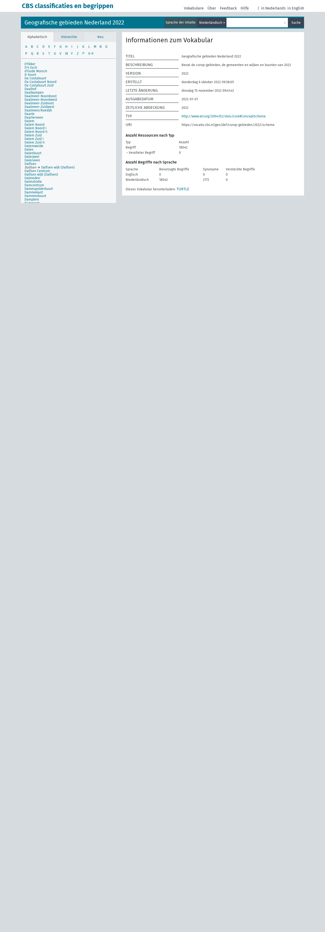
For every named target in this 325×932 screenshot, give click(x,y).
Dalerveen (32, 160)
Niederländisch (210, 23)
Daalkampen (34, 93)
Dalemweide (34, 146)
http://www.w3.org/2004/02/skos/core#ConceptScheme (224, 116)
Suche (296, 23)
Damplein (32, 199)
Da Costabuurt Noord (40, 82)
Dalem (29, 121)
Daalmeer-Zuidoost (39, 103)
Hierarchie (69, 37)
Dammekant (34, 192)
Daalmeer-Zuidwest (39, 107)
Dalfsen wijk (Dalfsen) (41, 175)
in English (295, 8)
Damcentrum (34, 185)
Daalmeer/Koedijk (38, 110)
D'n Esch (31, 68)
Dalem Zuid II (34, 142)
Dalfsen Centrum (37, 171)
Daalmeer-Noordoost (41, 96)
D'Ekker (30, 64)
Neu (100, 37)
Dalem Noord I (35, 128)
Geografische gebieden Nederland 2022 (74, 22)
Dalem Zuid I (34, 139)
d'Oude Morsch (36, 71)
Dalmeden (32, 178)
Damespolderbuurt (39, 189)
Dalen (29, 150)
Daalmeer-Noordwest (41, 100)
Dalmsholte (33, 182)
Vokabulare (194, 8)
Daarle (29, 114)
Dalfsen (30, 164)
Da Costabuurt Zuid (39, 85)
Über (211, 8)
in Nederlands (273, 8)
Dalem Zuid (33, 135)
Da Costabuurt (35, 78)
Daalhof (30, 89)
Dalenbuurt (33, 153)
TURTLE (183, 189)
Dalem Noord (34, 125)
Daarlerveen (34, 117)
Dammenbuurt (35, 196)
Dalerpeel (32, 157)
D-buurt (30, 75)
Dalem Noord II (36, 132)
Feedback (228, 8)
